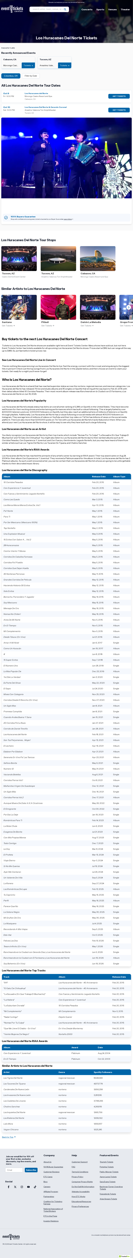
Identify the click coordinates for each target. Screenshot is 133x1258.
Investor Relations (51, 1221)
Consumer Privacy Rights (82, 1182)
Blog (45, 1182)
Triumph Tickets (106, 1162)
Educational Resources (81, 1201)
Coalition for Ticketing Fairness (53, 1202)
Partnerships (49, 1196)
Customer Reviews (51, 1172)
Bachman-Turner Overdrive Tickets (111, 1187)
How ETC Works (78, 1196)
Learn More (68, 219)
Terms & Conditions (80, 1172)
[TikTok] (35, 1187)
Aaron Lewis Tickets (108, 1177)
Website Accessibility (81, 1191)
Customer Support (80, 1162)
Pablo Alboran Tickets (109, 1172)
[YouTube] (28, 1187)
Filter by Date (31, 76)
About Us (47, 1162)
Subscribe (31, 1170)
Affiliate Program (51, 1191)
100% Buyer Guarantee (53, 1167)
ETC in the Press (50, 1216)
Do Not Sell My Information (83, 1186)
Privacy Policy (77, 1177)
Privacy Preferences (80, 1206)
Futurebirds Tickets (108, 1194)
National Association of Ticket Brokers (53, 1210)
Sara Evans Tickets (107, 1182)
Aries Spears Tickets (108, 1199)
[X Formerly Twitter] (15, 1187)
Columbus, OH (11, 76)
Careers (47, 1186)
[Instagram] (21, 1187)
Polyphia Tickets (107, 1167)
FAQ (73, 1167)
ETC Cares (48, 1177)
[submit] (65, 9)
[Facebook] (8, 1187)
